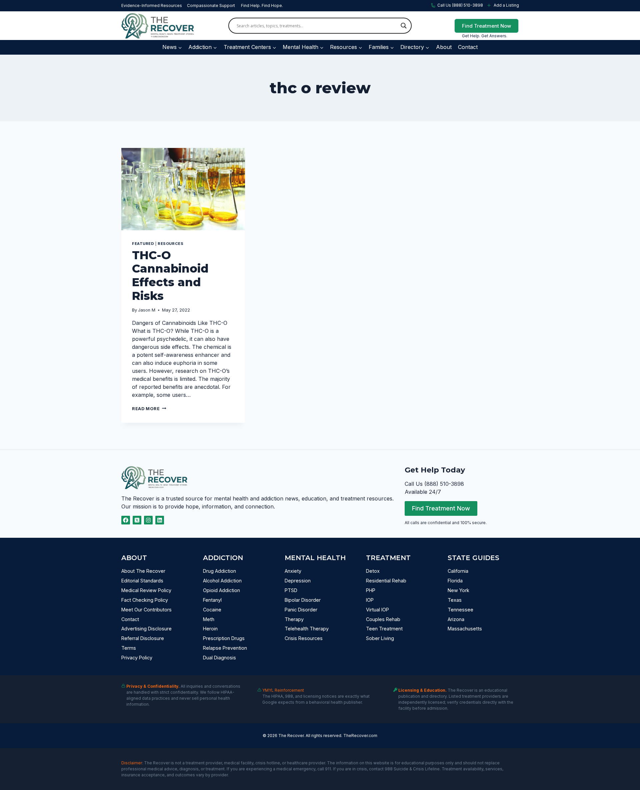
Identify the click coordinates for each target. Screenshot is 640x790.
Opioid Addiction (221, 590)
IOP (370, 600)
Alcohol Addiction (222, 580)
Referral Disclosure (142, 638)
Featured (143, 243)
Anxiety (293, 571)
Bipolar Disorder (303, 600)
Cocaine (212, 609)
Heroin (210, 628)
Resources (170, 243)
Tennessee (460, 609)
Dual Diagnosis (219, 657)
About (444, 47)
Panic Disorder (301, 609)
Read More (149, 408)
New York (458, 590)
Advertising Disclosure (146, 628)
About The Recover (143, 571)
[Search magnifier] (403, 25)
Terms (128, 648)
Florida (455, 580)
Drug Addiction (219, 571)
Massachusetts (465, 628)
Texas (455, 600)
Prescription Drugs (224, 638)
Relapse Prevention (225, 648)
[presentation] (183, 189)
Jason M (146, 310)
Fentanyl (212, 600)
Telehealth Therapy (307, 628)
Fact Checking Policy (144, 600)
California (458, 571)
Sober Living (380, 638)
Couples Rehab (383, 619)
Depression (298, 580)
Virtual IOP (377, 609)
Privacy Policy (136, 657)
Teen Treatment (384, 628)
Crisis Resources (304, 638)
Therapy (294, 619)
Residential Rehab (386, 580)
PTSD (291, 590)
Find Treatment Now (486, 26)
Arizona (456, 619)
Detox (373, 571)
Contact (468, 47)
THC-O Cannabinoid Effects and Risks (170, 275)
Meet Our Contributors (146, 609)
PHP (370, 590)
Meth (208, 619)
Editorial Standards (142, 580)
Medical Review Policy (146, 590)
